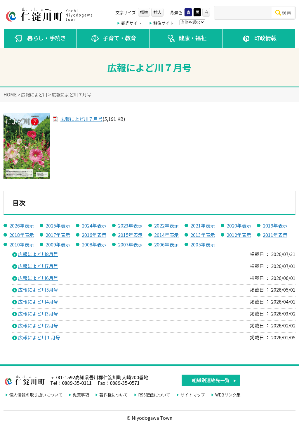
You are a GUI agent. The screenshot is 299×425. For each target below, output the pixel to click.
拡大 (157, 12)
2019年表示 (275, 225)
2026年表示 (21, 225)
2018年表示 (21, 234)
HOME (10, 94)
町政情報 (265, 38)
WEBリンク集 (228, 395)
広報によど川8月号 (38, 254)
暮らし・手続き (46, 38)
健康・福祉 (192, 38)
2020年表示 (239, 225)
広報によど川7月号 (38, 265)
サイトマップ (192, 395)
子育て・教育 (119, 38)
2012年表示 (239, 234)
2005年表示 (202, 244)
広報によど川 (34, 94)
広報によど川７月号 (81, 118)
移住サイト (163, 23)
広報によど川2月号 (38, 325)
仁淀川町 (50, 14)
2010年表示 (21, 244)
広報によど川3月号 (38, 313)
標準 (144, 12)
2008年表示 (94, 244)
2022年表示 (166, 225)
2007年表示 (130, 244)
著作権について (113, 395)
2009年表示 (58, 244)
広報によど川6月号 (38, 277)
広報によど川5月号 (38, 289)
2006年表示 (166, 244)
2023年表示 (130, 225)
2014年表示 (166, 234)
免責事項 (81, 395)
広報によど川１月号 (39, 337)
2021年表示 (202, 225)
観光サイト (131, 23)
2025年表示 (58, 225)
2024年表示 (94, 225)
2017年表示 (58, 234)
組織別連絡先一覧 (211, 380)
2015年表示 (130, 234)
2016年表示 (94, 234)
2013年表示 (202, 234)
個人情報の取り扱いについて (35, 395)
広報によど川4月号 (38, 301)
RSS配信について (154, 395)
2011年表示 (275, 234)
